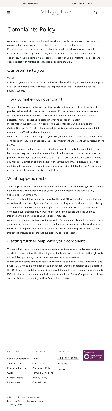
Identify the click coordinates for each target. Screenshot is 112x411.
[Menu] (9, 12)
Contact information (35, 401)
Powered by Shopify (15, 401)
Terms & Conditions (42, 372)
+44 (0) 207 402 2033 (68, 358)
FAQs (35, 358)
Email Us (61, 369)
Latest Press (13, 382)
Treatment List (15, 363)
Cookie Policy (39, 382)
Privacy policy (16, 405)
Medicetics (19, 397)
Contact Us (38, 363)
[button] (95, 12)
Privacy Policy (39, 377)
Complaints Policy (42, 368)
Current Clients (15, 377)
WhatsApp (62, 363)
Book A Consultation (18, 358)
